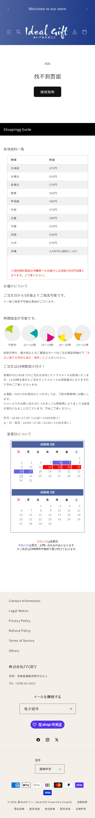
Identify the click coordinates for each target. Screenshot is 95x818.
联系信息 (65, 808)
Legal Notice (18, 610)
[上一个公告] (8, 9)
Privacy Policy (19, 620)
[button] (9, 32)
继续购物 (47, 91)
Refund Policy (20, 630)
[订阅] (71, 709)
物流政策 (50, 808)
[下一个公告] (87, 9)
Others (14, 650)
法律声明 (81, 808)
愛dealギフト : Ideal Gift (32, 802)
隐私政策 (19, 808)
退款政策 (82, 802)
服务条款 (34, 808)
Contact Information (24, 600)
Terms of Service (21, 640)
